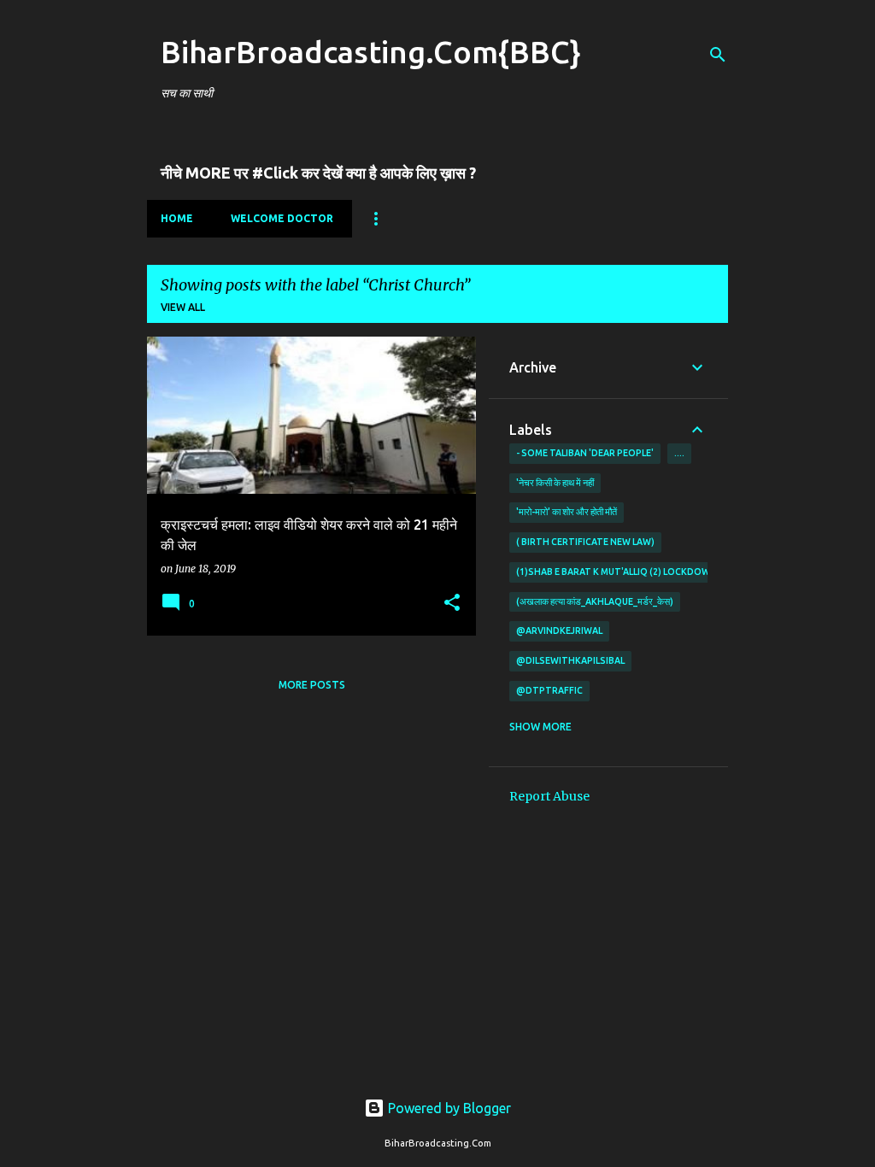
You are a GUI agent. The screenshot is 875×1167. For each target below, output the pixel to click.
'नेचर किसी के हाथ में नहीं (555, 483)
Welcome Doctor (282, 218)
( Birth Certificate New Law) (585, 542)
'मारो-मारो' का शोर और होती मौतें (566, 512)
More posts (312, 684)
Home (177, 218)
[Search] (718, 54)
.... (679, 453)
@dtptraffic (549, 690)
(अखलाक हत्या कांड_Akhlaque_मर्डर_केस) (594, 601)
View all (183, 307)
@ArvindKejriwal (559, 630)
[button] (452, 603)
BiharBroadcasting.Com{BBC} (371, 51)
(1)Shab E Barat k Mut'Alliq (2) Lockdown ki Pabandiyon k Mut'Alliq (681, 571)
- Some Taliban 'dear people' (585, 453)
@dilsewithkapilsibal (570, 660)
